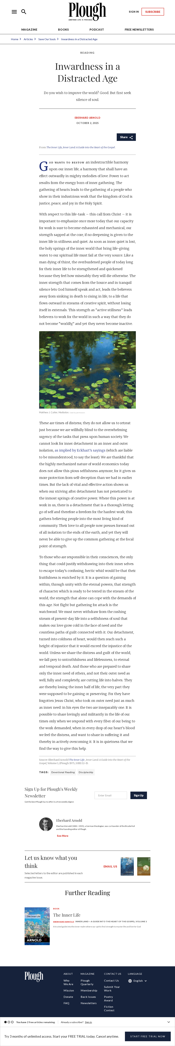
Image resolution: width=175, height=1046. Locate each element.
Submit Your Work (112, 988)
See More (62, 835)
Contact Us (111, 980)
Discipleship (86, 772)
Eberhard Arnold (87, 117)
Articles (28, 39)
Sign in (88, 1022)
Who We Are (68, 982)
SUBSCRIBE (152, 11)
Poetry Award (108, 998)
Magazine (29, 29)
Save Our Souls (47, 39)
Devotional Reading (63, 772)
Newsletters (89, 1003)
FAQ (66, 1003)
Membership (89, 990)
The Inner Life (77, 759)
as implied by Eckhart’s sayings (80, 450)
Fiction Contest (109, 1008)
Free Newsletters (139, 29)
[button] (14, 11)
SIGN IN (134, 11)
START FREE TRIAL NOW (147, 1036)
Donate (68, 996)
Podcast (97, 29)
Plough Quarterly (87, 982)
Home (14, 39)
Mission (69, 990)
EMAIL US (110, 866)
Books (63, 29)
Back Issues (88, 996)
